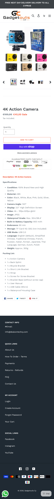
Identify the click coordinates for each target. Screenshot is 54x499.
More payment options (27, 153)
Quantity (7, 127)
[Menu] (49, 15)
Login (7, 401)
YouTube (9, 453)
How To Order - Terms (16, 356)
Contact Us (10, 384)
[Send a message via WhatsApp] (5, 494)
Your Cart (9, 421)
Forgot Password (13, 415)
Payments (10, 363)
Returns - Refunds (14, 370)
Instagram (10, 446)
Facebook (9, 439)
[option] (13, 82)
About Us (9, 350)
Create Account (12, 408)
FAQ (7, 377)
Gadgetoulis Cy (30, 491)
